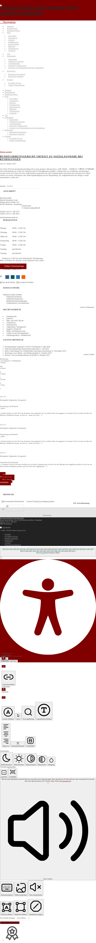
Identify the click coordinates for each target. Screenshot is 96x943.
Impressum (9, 542)
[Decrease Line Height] (4, 698)
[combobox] (48, 553)
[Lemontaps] (2, 277)
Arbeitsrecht (10, 324)
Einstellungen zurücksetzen (9, 923)
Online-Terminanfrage (14, 266)
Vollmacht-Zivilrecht (15, 297)
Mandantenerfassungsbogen (18, 302)
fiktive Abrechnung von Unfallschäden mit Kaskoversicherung (28, 352)
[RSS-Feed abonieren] (23, 277)
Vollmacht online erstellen (12, 295)
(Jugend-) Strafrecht (13, 330)
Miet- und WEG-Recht (14, 322)
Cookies (8, 544)
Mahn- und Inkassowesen (15, 332)
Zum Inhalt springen (7, 919)
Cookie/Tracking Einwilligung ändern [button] (40, 502)
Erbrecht (9, 319)
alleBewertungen (6, 476)
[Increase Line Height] (4, 690)
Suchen (3, 186)
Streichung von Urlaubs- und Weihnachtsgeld (21, 354)
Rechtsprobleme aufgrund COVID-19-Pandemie (23, 348)
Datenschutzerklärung (13, 546)
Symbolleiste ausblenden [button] (9, 662)
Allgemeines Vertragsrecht (16, 328)
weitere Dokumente (86, 308)
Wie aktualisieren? (65, 782)
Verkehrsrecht (11, 326)
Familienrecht (11, 317)
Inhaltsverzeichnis (11, 539)
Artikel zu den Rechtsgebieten (17, 334)
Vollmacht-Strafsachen (16, 299)
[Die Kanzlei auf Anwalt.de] (8, 282)
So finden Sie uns (11, 537)
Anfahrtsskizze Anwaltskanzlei (19, 304)
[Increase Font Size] (4, 659)
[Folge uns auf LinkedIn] (18, 277)
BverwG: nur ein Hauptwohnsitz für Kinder (21, 356)
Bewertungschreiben (6, 481)
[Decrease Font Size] (4, 667)
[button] (1, 559)
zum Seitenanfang (26, 513)
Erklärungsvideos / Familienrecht (18, 336)
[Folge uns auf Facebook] (7, 277)
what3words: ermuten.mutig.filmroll (31, 207)
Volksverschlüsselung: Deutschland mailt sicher (22, 350)
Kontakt (8, 535)
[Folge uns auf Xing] (13, 277)
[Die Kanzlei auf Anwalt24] (25, 282)
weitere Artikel (88, 355)
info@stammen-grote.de (9, 217)
